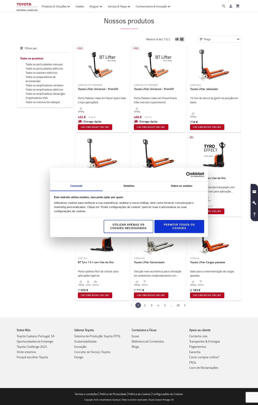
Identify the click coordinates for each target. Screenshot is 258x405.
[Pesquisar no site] (223, 6)
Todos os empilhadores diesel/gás (45, 94)
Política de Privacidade (113, 394)
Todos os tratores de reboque (43, 102)
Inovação (80, 346)
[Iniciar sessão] (230, 6)
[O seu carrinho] (237, 6)
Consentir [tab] (76, 185)
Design (78, 357)
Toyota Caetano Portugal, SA (36, 336)
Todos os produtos (31, 58)
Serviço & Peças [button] (117, 6)
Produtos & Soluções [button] (54, 6)
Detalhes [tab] (129, 185)
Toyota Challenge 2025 (32, 346)
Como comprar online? (204, 357)
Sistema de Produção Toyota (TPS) (97, 336)
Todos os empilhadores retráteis (44, 85)
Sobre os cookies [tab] (182, 185)
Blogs (135, 346)
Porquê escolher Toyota (32, 357)
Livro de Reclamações (203, 367)
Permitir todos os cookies (179, 226)
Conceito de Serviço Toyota (92, 352)
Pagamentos (197, 346)
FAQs (192, 362)
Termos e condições (86, 394)
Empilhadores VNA (37, 98)
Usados (79, 6)
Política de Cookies (139, 394)
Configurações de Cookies (167, 394)
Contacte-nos (198, 336)
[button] (176, 39)
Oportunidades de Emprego (35, 341)
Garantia (194, 352)
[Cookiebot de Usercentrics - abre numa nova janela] (188, 174)
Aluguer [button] (94, 6)
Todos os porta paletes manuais (44, 64)
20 (178, 305)
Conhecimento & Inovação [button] (151, 6)
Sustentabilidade (85, 341)
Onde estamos (26, 352)
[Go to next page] (185, 305)
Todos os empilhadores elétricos (44, 89)
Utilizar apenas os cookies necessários (128, 226)
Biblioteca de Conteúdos (148, 341)
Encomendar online (95, 127)
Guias (135, 336)
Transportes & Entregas (204, 341)
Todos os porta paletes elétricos (44, 68)
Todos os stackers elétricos (41, 73)
